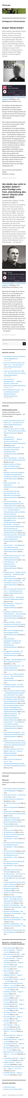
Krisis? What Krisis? (13, 28)
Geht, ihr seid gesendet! (11, 807)
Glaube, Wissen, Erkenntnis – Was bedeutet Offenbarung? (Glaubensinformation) (14, 668)
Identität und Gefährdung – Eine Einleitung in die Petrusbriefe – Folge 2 (15, 919)
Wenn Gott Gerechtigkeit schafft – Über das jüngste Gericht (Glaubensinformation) (14, 632)
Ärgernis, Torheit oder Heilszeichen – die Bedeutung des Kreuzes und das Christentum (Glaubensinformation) (15, 743)
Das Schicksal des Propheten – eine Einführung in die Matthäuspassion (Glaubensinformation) (14, 734)
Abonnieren (17, 95)
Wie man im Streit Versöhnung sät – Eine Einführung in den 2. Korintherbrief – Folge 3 (14, 845)
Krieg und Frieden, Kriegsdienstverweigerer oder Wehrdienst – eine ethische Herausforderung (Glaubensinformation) (12, 643)
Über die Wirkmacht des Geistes (13, 878)
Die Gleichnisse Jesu (9, 832)
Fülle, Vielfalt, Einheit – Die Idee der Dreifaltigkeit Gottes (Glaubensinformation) (14, 520)
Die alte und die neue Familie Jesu (14, 799)
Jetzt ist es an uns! (9, 830)
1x (11, 92)
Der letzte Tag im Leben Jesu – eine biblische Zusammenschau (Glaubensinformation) (14, 558)
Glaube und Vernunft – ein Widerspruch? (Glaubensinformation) (11, 485)
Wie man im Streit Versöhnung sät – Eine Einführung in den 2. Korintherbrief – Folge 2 (14, 855)
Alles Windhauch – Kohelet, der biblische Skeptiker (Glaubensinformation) (13, 605)
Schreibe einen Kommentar (9, 178)
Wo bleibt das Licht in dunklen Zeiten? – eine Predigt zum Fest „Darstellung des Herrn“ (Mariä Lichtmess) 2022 (14, 190)
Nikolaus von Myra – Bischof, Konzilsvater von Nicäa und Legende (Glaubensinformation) (14, 624)
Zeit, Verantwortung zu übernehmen (14, 813)
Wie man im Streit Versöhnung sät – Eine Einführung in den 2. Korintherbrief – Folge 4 (14, 836)
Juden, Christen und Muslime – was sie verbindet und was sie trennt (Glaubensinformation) (14, 582)
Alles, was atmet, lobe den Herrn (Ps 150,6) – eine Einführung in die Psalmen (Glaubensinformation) (14, 591)
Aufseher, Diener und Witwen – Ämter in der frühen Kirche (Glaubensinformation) (13, 466)
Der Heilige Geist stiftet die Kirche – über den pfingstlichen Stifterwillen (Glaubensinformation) (14, 701)
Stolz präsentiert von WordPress (15, 1095)
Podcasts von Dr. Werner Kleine (13, 1089)
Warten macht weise (10, 851)
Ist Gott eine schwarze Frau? (12, 803)
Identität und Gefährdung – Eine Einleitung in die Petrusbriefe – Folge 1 (15, 926)
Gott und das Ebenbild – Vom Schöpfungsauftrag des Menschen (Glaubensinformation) (14, 503)
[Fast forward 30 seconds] (14, 92)
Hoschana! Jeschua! (9, 1087)
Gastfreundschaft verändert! (12, 826)
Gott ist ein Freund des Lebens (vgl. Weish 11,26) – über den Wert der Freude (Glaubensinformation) (14, 365)
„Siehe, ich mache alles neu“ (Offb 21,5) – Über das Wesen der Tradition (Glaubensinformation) (15, 373)
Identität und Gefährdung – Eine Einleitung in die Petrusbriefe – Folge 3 (15, 913)
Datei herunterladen (8, 97)
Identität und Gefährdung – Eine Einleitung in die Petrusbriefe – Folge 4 (15, 907)
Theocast (6, 5)
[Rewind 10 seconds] (8, 92)
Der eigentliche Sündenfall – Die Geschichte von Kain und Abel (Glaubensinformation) (13, 653)
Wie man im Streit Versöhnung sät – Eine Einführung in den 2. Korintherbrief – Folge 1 (14, 863)
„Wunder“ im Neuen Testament (13, 892)
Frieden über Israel (9, 811)
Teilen (23, 95)
